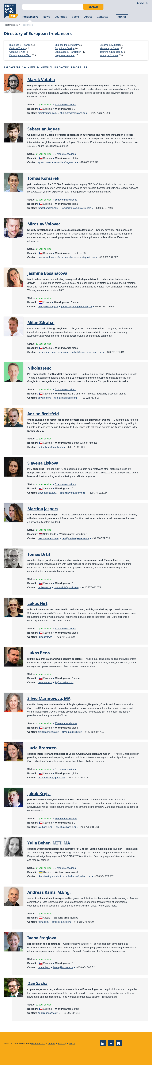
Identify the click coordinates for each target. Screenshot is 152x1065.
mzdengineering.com (49, 352)
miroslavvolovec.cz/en (49, 257)
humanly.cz (44, 967)
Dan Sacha (37, 983)
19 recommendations (66, 818)
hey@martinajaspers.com (75, 538)
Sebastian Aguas (43, 129)
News (46, 16)
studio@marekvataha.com (73, 113)
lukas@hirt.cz (45, 637)
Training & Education (111, 52)
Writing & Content (109, 55)
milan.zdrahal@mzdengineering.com (82, 352)
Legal (72, 1043)
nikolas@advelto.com (65, 398)
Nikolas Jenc (39, 368)
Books (76, 16)
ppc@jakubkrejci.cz (66, 827)
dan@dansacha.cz (48, 1013)
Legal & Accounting (65, 55)
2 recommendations (65, 154)
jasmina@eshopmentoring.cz (76, 306)
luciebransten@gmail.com (51, 777)
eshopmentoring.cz (48, 306)
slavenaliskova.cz (47, 493)
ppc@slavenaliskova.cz (72, 493)
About (88, 16)
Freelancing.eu (11, 11)
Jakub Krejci (39, 793)
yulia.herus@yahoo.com (78, 876)
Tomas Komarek (43, 178)
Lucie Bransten (42, 748)
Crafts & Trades (17, 48)
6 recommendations (65, 769)
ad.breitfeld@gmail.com (50, 447)
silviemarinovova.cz (48, 732)
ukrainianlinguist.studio (50, 876)
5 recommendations (65, 484)
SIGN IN (143, 2)
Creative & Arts (17, 52)
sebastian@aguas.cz (65, 162)
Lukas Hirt (37, 603)
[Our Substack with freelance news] (111, 1043)
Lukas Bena (38, 653)
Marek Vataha (41, 79)
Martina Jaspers (42, 508)
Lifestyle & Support (110, 45)
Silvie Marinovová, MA (48, 698)
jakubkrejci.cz (45, 827)
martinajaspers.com (48, 538)
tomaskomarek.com (48, 208)
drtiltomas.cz (44, 587)
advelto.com (44, 398)
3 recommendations (65, 104)
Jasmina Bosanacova (47, 273)
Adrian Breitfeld (43, 413)
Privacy (62, 1043)
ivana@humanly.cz (63, 967)
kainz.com (43, 922)
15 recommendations (66, 199)
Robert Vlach (38, 1043)
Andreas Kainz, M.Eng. (49, 892)
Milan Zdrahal (40, 322)
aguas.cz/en (44, 162)
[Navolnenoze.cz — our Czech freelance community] (119, 1043)
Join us (121, 16)
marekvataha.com (47, 113)
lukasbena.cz (45, 682)
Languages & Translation (68, 52)
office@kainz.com (61, 922)
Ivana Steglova (41, 937)
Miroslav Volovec (43, 224)
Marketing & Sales (109, 48)
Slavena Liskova (42, 463)
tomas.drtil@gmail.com (66, 587)
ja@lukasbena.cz (64, 682)
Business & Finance (20, 45)
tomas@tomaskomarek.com (76, 208)
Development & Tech (20, 55)
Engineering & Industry (67, 45)
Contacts (102, 16)
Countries (61, 16)
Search (93, 6)
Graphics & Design (65, 48)
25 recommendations (66, 723)
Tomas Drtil (38, 554)
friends (51, 1043)
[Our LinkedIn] (103, 1043)
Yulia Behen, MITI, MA (48, 843)
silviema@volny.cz (72, 732)
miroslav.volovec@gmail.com (80, 257)
